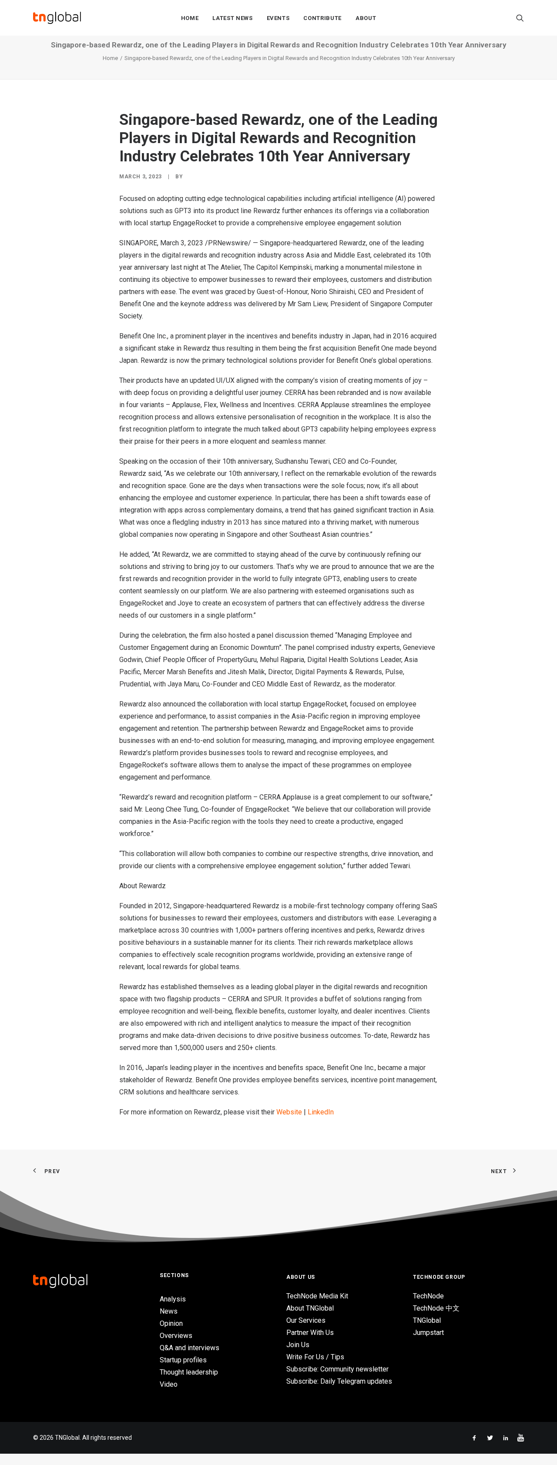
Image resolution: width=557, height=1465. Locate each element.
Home (190, 18)
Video (169, 1384)
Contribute (322, 18)
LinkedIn (321, 1112)
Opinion (171, 1323)
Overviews (176, 1335)
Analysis (173, 1299)
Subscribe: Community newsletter (337, 1369)
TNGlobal (427, 1320)
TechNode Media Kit (317, 1296)
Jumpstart (428, 1332)
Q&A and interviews (189, 1348)
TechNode (428, 1296)
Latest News (232, 18)
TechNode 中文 (436, 1308)
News (169, 1311)
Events (278, 18)
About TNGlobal (310, 1308)
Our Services (305, 1320)
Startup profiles (183, 1360)
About (366, 18)
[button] (520, 18)
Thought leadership (189, 1372)
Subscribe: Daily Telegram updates (339, 1381)
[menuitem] (190, 18)
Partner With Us (310, 1332)
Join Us (297, 1345)
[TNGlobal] (57, 18)
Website (289, 1112)
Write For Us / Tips (315, 1357)
